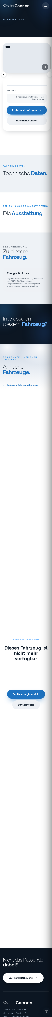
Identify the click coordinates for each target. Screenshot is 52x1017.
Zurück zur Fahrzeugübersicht (22, 385)
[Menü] (45, 5)
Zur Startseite (26, 704)
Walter (16, 6)
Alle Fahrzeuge (15, 20)
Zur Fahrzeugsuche (21, 977)
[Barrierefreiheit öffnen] (46, 1011)
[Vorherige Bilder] (3, 74)
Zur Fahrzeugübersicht (26, 694)
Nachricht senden (26, 120)
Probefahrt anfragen (24, 110)
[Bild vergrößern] (45, 67)
